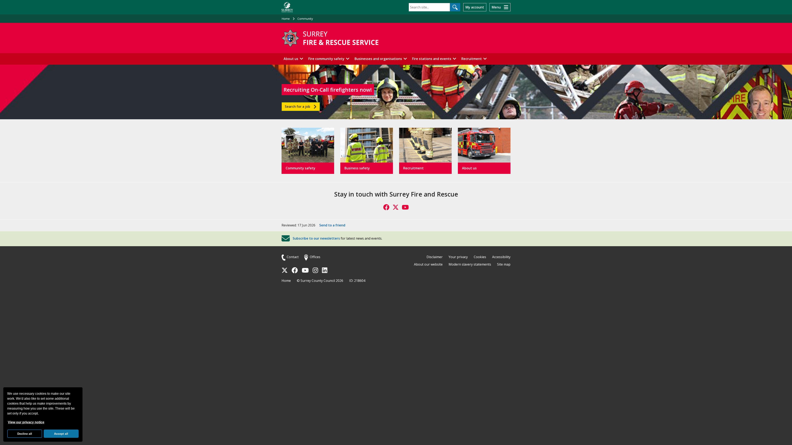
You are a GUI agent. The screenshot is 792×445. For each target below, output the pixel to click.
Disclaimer (435, 257)
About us (291, 58)
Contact (293, 257)
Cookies (480, 257)
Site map (503, 264)
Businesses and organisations (378, 58)
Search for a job (297, 106)
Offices (315, 257)
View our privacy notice (26, 422)
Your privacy (458, 257)
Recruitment (471, 58)
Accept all (61, 433)
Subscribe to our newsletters (316, 238)
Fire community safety (326, 58)
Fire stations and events (431, 58)
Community (305, 19)
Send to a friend (332, 225)
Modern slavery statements (470, 264)
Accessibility (501, 257)
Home (286, 19)
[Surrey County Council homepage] (287, 7)
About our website (428, 264)
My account (475, 7)
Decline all (24, 433)
